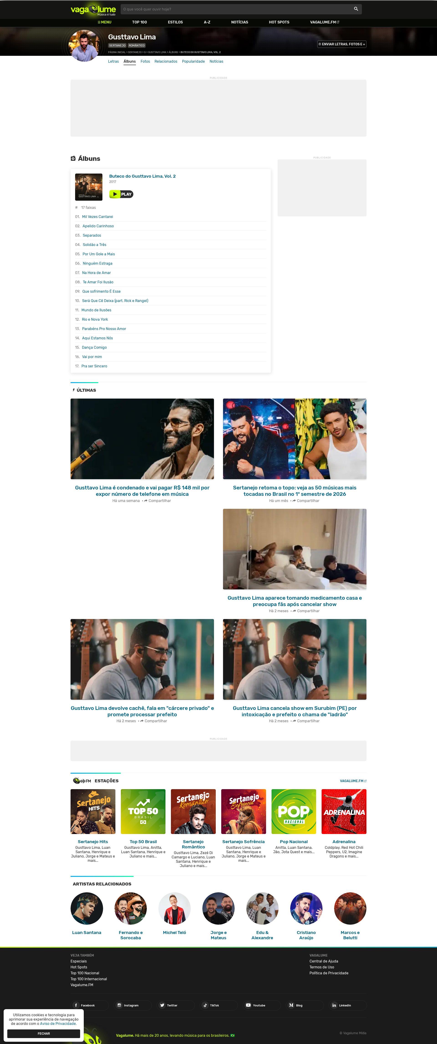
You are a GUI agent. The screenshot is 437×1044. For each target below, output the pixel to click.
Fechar (44, 1033)
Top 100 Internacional (89, 979)
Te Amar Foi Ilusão (98, 282)
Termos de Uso (322, 967)
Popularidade (193, 61)
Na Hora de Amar (96, 273)
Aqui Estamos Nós (97, 338)
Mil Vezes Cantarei (97, 217)
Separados (92, 235)
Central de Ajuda (324, 961)
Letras (113, 61)
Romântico (137, 45)
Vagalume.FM (323, 22)
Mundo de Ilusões (96, 310)
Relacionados (166, 61)
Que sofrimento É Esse (101, 291)
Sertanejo (117, 45)
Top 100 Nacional (85, 973)
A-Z (207, 22)
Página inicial (117, 52)
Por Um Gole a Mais (99, 254)
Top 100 (139, 22)
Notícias (239, 22)
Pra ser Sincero (94, 366)
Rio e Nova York (95, 319)
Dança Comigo (94, 347)
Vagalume (93, 9)
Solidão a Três (94, 245)
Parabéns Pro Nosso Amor (104, 329)
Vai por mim (92, 357)
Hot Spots (279, 22)
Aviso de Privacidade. (58, 1023)
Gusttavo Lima (132, 37)
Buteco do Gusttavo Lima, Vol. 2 (142, 176)
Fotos (145, 61)
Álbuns (173, 52)
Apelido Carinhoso (98, 226)
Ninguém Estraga (97, 263)
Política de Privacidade (329, 973)
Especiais (79, 961)
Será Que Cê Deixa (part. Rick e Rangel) (115, 301)
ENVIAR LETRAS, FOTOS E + (343, 44)
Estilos (175, 22)
